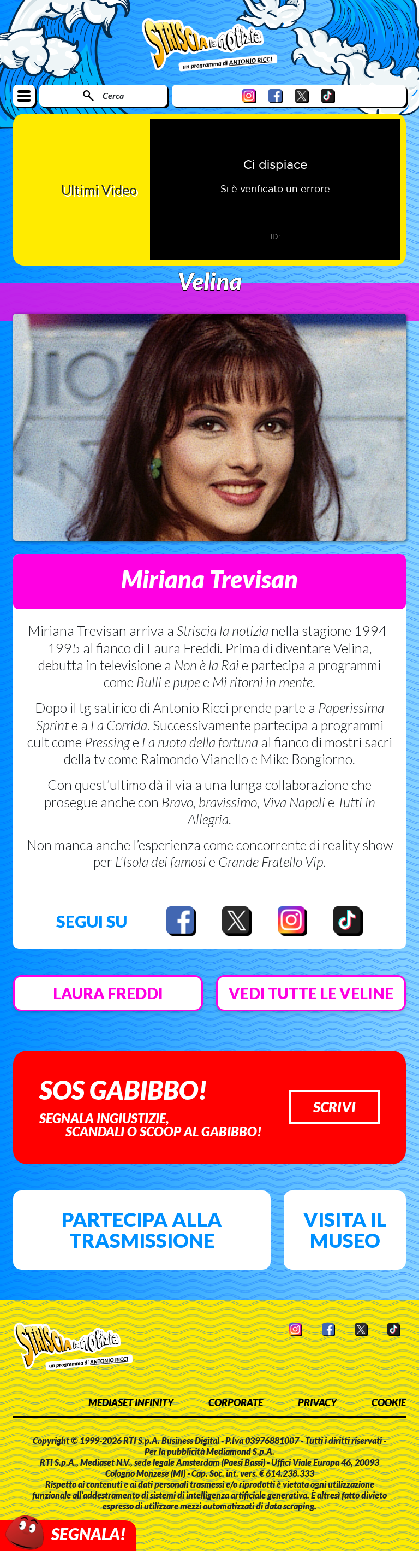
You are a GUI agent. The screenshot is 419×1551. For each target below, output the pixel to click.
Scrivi (334, 1107)
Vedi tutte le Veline (311, 993)
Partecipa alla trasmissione (142, 1229)
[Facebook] (275, 96)
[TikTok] (328, 96)
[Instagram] (249, 96)
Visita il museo (345, 1229)
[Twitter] (302, 96)
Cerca (113, 95)
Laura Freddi (108, 993)
